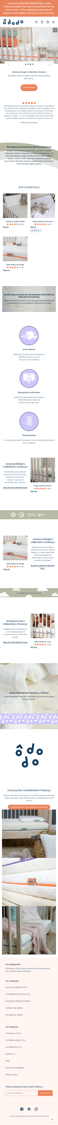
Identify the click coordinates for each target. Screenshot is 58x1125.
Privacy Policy (11, 1075)
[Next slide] (50, 64)
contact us (10, 1054)
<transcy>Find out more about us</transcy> (29, 807)
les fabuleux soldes (14, 1015)
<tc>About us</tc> (13, 1033)
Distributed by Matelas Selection (38, 1116)
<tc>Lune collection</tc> (16, 987)
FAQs (7, 1061)
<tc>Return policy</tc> (15, 1040)
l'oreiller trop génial (14, 1008)
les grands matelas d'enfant (17, 1001)
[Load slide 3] (30, 64)
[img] (29, 103)
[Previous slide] (8, 64)
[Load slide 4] (32, 64)
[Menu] (53, 21)
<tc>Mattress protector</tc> (17, 994)
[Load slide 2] (28, 64)
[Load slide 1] (25, 64)
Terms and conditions (14, 1068)
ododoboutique (20, 1116)
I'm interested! (29, 87)
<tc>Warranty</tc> (13, 1047)
